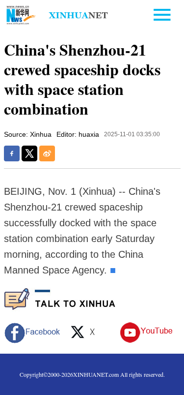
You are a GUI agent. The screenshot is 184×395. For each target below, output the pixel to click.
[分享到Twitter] (29, 153)
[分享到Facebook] (12, 153)
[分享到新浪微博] (47, 153)
